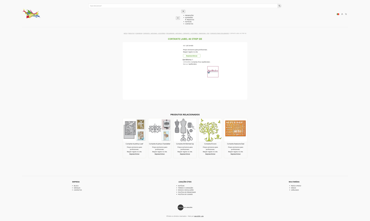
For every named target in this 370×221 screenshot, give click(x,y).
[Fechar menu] (183, 11)
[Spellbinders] (212, 77)
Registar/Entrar (191, 56)
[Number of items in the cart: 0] (346, 14)
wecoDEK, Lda (199, 216)
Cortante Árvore (210, 144)
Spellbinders (193, 64)
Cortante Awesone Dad (235, 144)
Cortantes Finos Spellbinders (219, 33)
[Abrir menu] (178, 18)
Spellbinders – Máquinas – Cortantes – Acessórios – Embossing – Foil (187, 33)
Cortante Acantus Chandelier (159, 144)
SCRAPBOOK (138, 33)
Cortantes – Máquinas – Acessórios (154, 33)
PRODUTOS (131, 33)
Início (125, 33)
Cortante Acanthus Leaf (134, 144)
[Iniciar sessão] (342, 14)
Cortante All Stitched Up (185, 144)
